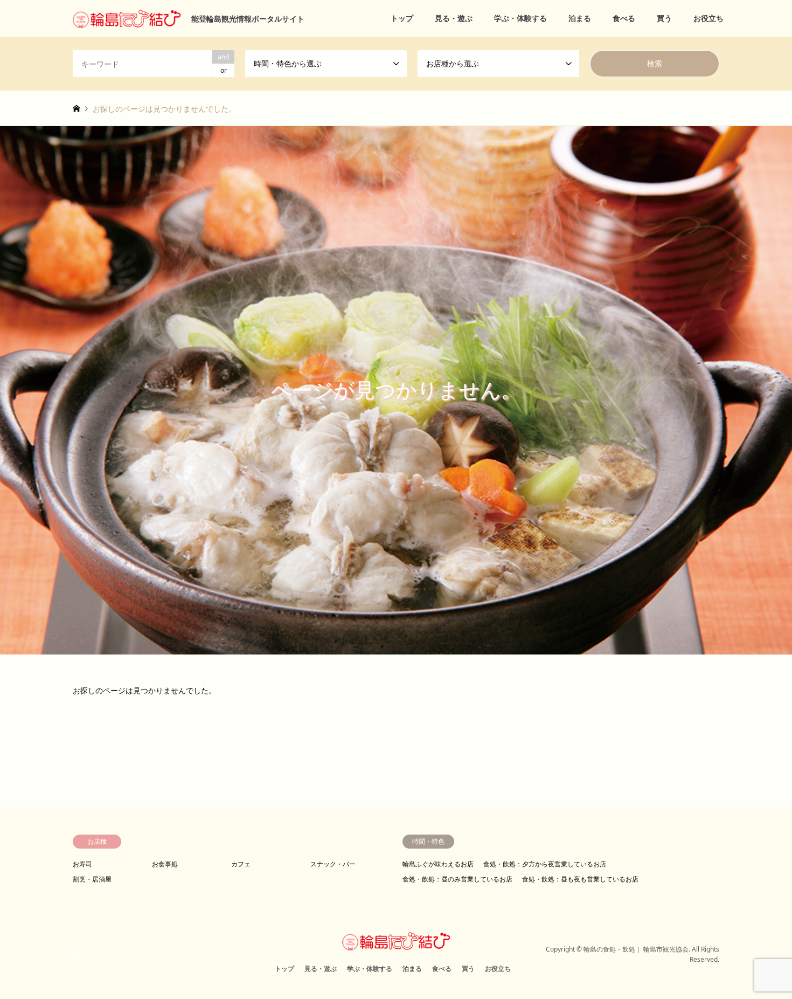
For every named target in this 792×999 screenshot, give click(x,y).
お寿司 (82, 864)
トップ (402, 18)
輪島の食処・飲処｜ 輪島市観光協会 (636, 949)
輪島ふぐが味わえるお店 (438, 864)
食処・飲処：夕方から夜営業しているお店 (544, 864)
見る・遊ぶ (454, 18)
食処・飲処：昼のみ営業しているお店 (457, 879)
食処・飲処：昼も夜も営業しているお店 (580, 879)
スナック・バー (333, 864)
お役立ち (708, 18)
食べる (624, 18)
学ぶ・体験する (520, 18)
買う (664, 18)
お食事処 (165, 864)
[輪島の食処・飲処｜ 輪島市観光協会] (396, 944)
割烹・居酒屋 (92, 879)
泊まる (579, 18)
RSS (76, 953)
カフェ (241, 864)
